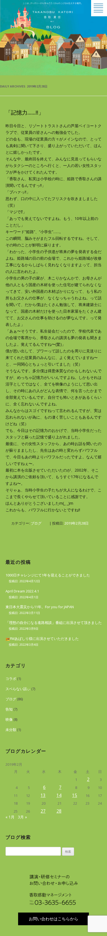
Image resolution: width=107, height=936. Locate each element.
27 (43, 811)
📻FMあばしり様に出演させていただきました (42, 638)
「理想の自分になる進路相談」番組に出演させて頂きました (53, 622)
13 (43, 795)
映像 (9, 719)
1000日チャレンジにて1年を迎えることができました (47, 575)
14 (59, 795)
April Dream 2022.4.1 (22, 591)
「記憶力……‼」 (24, 112)
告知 (9, 709)
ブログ (36, 523)
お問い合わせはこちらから (53, 919)
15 (74, 795)
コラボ (10, 678)
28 (59, 811)
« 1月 (10, 817)
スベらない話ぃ (17, 688)
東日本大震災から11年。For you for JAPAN (39, 606)
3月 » (22, 817)
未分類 (10, 729)
